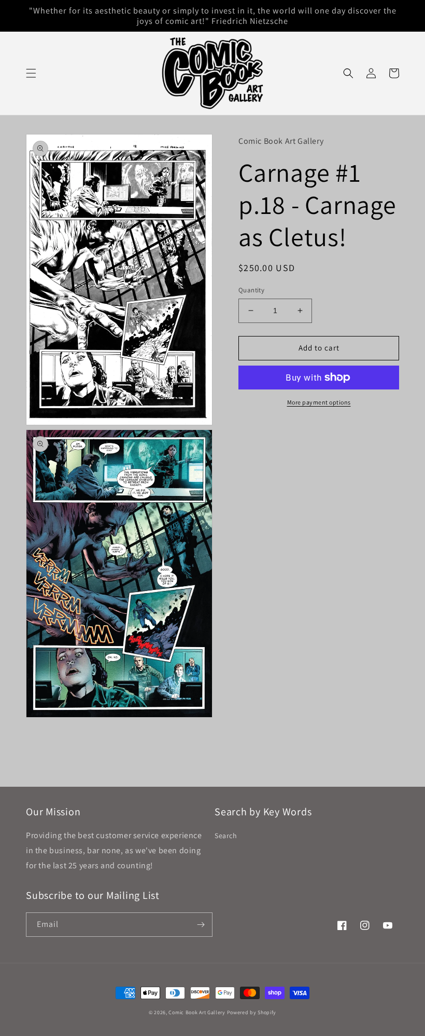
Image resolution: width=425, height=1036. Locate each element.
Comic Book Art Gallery (196, 1012)
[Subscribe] (200, 924)
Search (226, 835)
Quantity (251, 290)
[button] (31, 73)
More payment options (319, 402)
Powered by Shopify (252, 1012)
